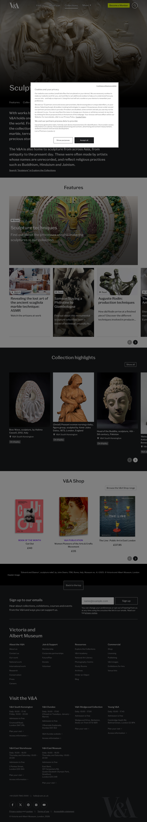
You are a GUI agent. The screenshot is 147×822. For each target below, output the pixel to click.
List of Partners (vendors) (45, 131)
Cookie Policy (81, 117)
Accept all (84, 140)
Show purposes (63, 140)
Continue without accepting (106, 86)
